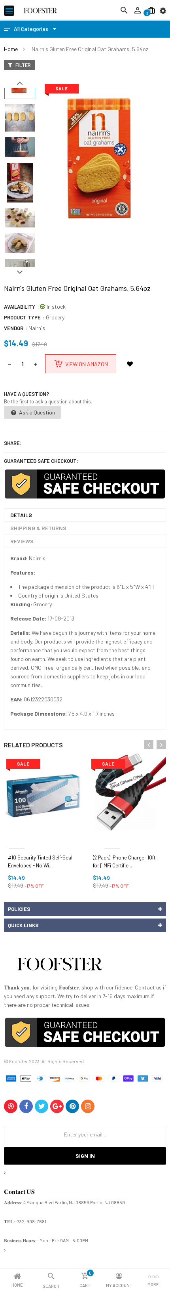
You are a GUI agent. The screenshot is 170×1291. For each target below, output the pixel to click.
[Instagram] (87, 1106)
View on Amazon (86, 364)
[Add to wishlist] (129, 363)
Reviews (22, 541)
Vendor (13, 328)
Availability (19, 307)
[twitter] (41, 1106)
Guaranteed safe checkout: (41, 461)
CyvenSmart (112, 838)
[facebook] (26, 1106)
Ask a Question (36, 412)
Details (21, 515)
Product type (22, 317)
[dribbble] (10, 1106)
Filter (22, 65)
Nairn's (36, 328)
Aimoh (16, 838)
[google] (57, 1106)
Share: (12, 443)
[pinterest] (72, 1106)
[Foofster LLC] (59, 965)
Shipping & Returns (38, 528)
